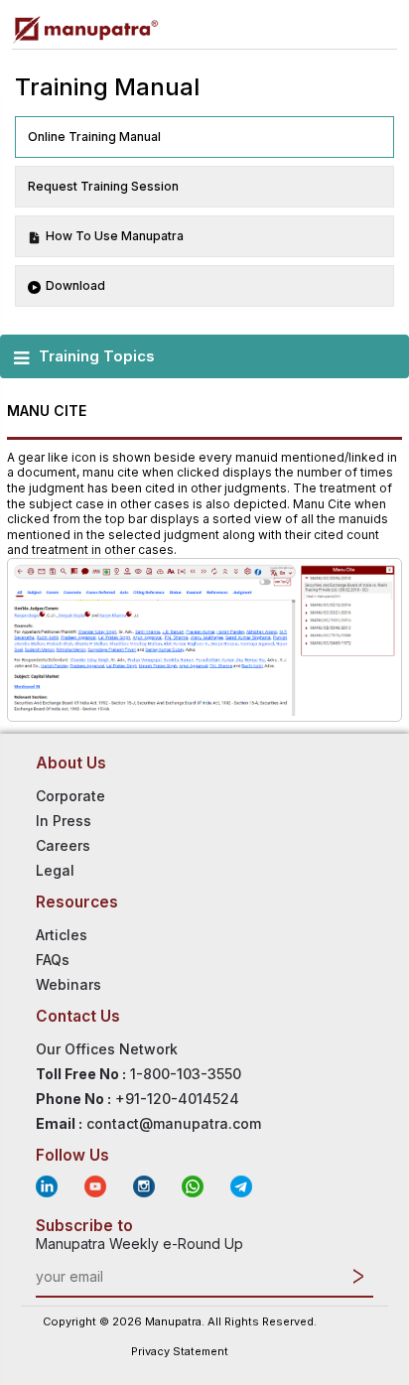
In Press (63, 820)
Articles (61, 934)
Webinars (68, 984)
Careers (63, 845)
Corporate (70, 795)
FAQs (52, 959)
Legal (55, 870)
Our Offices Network (107, 1048)
